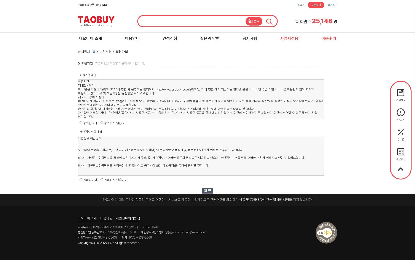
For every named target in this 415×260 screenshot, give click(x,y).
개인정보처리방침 (128, 218)
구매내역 (316, 4)
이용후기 (328, 38)
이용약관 (106, 218)
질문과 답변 (210, 38)
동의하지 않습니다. (116, 123)
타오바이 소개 (90, 38)
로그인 (300, 4)
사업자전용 (289, 38)
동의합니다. (90, 123)
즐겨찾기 (332, 4)
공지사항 (250, 38)
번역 (257, 21)
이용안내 (132, 38)
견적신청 (170, 38)
